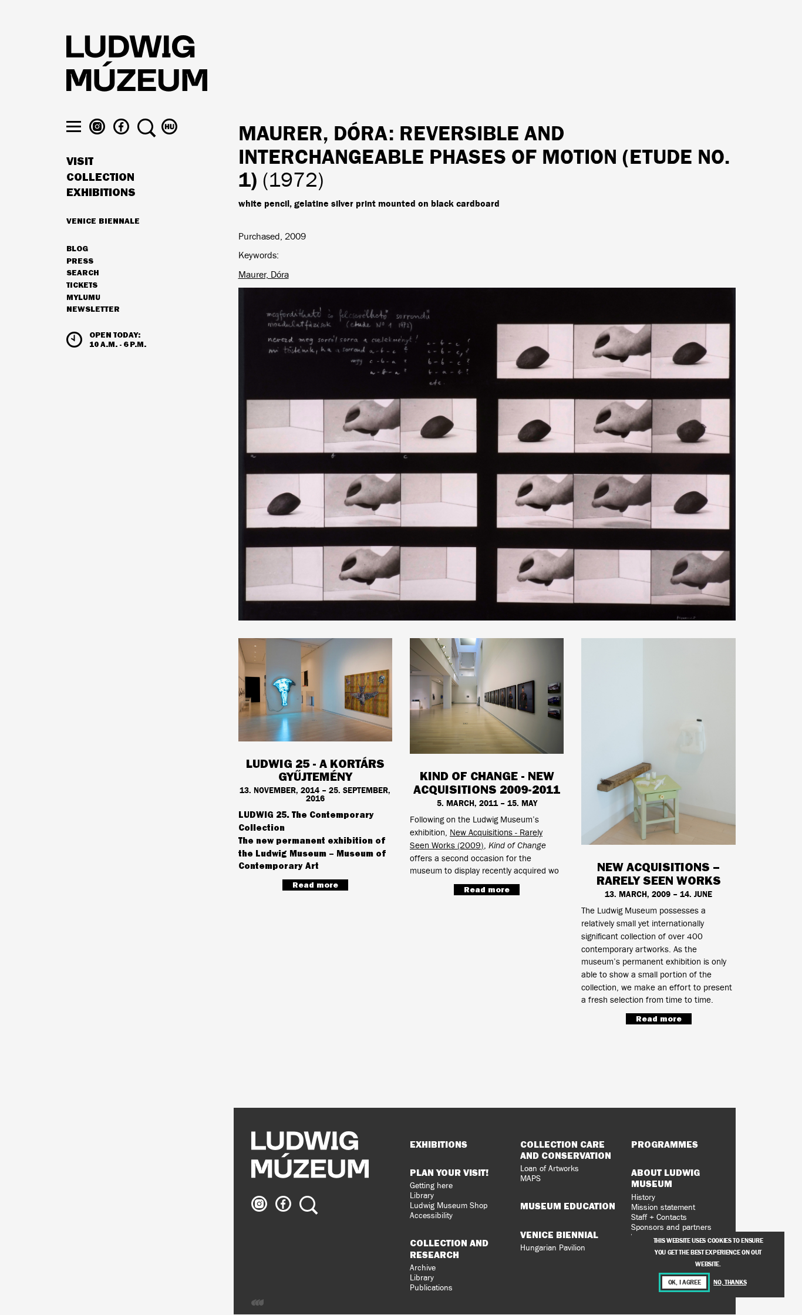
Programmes (664, 1144)
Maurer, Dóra (263, 274)
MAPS (530, 1179)
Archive (423, 1268)
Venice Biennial (559, 1234)
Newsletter (93, 309)
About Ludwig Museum (665, 1177)
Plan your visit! (449, 1172)
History (643, 1197)
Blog (77, 249)
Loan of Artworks (549, 1169)
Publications (431, 1288)
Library (422, 1196)
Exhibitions (101, 192)
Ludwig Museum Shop (448, 1206)
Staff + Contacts (659, 1217)
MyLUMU (83, 298)
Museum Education (567, 1206)
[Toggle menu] (73, 126)
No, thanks (729, 1282)
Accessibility (431, 1215)
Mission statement (663, 1207)
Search (82, 273)
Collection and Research (449, 1248)
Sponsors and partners (671, 1227)
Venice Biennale (103, 221)
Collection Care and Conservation (565, 1149)
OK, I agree (684, 1282)
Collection (100, 177)
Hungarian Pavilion (552, 1248)
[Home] (136, 65)
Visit (79, 161)
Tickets (81, 285)
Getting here (431, 1186)
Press (79, 261)
